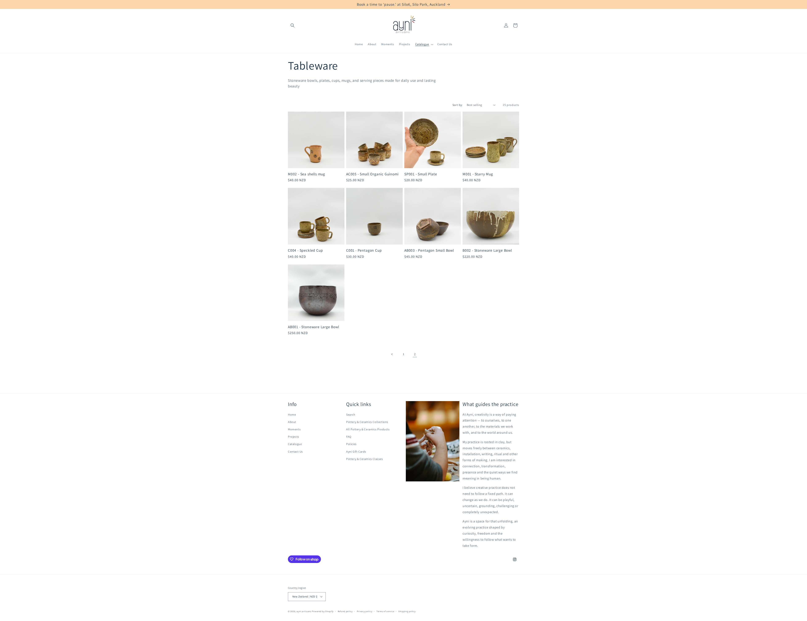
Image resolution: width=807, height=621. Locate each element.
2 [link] (415, 354)
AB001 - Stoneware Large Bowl (313, 327)
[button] (292, 25)
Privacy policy (364, 611)
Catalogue (295, 444)
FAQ (348, 437)
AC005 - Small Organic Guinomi (372, 174)
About (292, 422)
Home (292, 414)
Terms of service (385, 611)
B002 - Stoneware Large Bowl (487, 250)
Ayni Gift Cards (356, 451)
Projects (293, 437)
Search (350, 414)
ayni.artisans (304, 611)
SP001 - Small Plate (420, 174)
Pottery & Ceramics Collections (367, 422)
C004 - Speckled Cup (305, 250)
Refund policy (345, 611)
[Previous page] (392, 354)
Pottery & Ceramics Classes (364, 459)
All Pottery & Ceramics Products (368, 429)
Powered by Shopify (323, 611)
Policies (351, 444)
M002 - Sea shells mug (306, 174)
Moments (294, 429)
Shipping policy (407, 611)
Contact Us (295, 451)
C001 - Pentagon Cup (364, 250)
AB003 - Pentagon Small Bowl (429, 250)
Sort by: (457, 105)
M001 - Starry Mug (478, 174)
